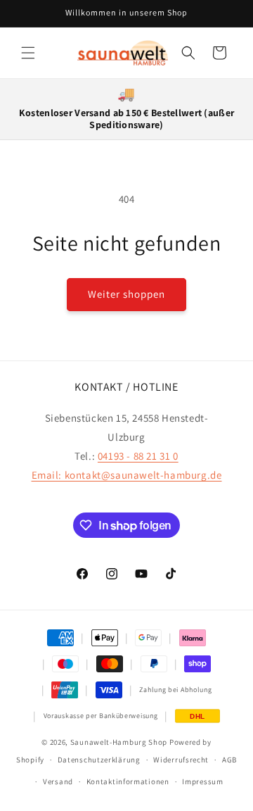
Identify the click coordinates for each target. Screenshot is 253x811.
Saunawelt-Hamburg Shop (118, 742)
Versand (58, 781)
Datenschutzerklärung (99, 760)
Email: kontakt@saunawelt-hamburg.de (127, 475)
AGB (229, 760)
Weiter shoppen (126, 294)
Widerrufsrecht (181, 760)
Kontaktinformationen (127, 781)
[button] (28, 52)
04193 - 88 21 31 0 (138, 456)
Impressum (202, 781)
